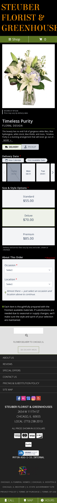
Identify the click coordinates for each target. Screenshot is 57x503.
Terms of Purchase (29, 492)
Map (29, 500)
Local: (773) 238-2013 (28, 421)
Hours (49, 500)
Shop (16, 39)
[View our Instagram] (33, 399)
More (6, 140)
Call (10, 500)
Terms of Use (49, 492)
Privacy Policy (8, 492)
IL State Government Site (40, 487)
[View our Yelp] (38, 399)
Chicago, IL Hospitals (44, 482)
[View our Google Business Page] (28, 399)
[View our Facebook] (18, 399)
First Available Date (36, 160)
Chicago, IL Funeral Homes (15, 482)
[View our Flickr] (23, 399)
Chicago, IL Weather (14, 487)
